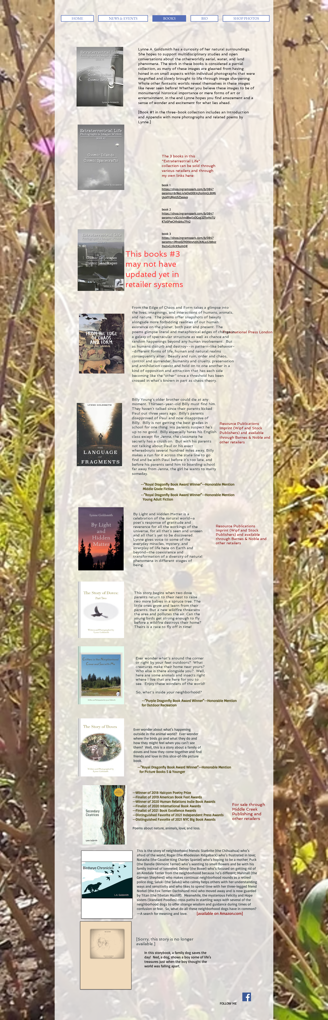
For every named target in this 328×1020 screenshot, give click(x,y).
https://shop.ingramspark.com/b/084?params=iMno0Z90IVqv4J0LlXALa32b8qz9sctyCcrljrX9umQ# (189, 242)
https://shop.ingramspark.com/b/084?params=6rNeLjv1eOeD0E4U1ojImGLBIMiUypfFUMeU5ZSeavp (189, 193)
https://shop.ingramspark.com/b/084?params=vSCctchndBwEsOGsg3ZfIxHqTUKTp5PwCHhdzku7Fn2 (188, 217)
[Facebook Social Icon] (246, 997)
